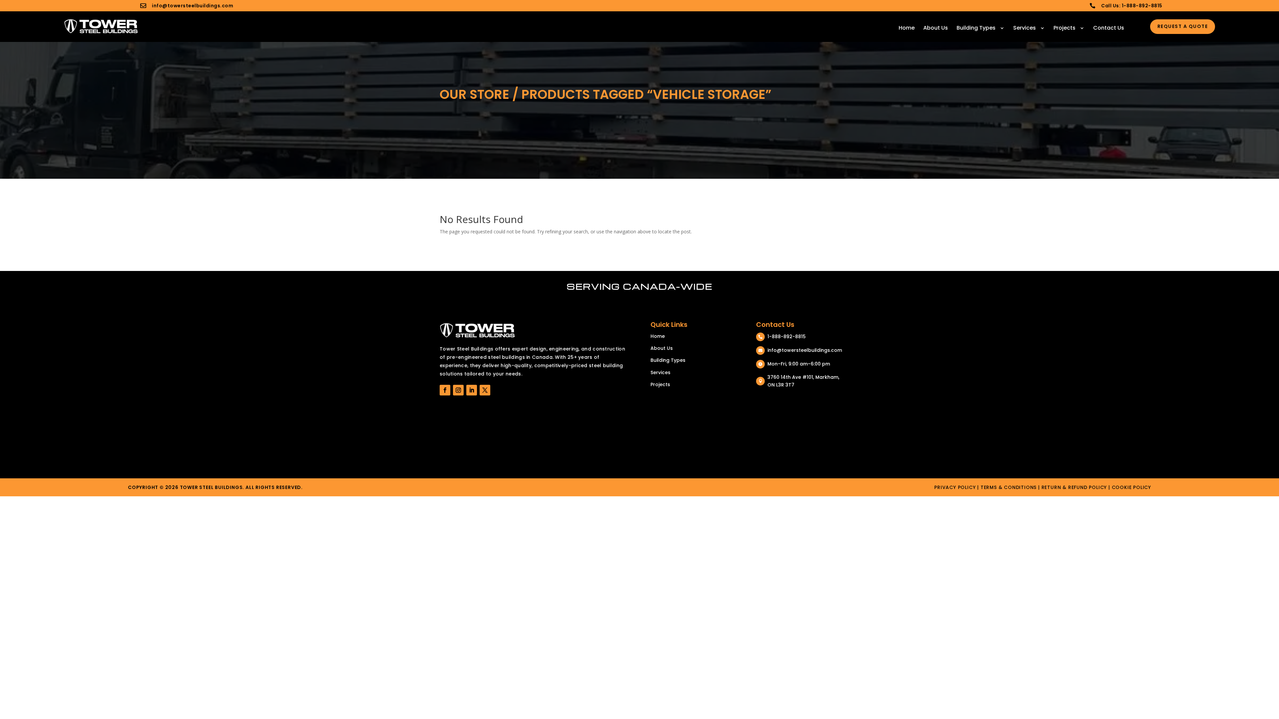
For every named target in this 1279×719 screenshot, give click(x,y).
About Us (935, 28)
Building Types (976, 28)
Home (907, 28)
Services (1024, 28)
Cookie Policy (1131, 487)
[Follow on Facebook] (445, 390)
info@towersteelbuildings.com (192, 5)
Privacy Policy (955, 487)
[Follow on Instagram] (458, 390)
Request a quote (1182, 26)
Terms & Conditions (1009, 487)
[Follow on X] (485, 390)
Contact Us (1108, 28)
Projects (1064, 28)
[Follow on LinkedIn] (471, 390)
